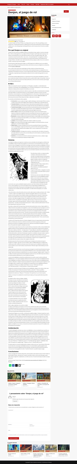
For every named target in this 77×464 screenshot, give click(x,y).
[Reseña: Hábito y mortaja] (26, 448)
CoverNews (44, 462)
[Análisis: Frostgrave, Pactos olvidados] (29, 377)
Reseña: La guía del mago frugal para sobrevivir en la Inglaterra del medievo (38, 454)
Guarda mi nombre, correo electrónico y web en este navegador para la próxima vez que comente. (28, 434)
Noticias (53, 25)
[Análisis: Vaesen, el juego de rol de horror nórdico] (14, 377)
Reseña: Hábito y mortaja (25, 453)
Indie (23, 364)
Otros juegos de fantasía (12, 380)
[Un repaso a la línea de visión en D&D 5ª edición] (64, 448)
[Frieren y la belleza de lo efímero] (51, 448)
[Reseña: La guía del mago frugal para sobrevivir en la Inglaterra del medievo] (38, 448)
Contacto (32, 4)
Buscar (66, 11)
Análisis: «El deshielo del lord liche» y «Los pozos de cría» (43, 384)
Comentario (11, 410)
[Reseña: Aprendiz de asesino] (13, 448)
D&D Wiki (37, 4)
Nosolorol (10, 361)
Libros (18, 4)
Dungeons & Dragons (11, 4)
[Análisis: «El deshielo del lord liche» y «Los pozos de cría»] (43, 377)
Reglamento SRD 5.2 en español (47, 4)
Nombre (10, 424)
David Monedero (11, 14)
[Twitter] (60, 36)
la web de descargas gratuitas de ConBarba (33, 360)
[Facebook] (53, 36)
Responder (15, 401)
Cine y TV (23, 4)
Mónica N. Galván (41, 95)
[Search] (69, 4)
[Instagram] (56, 36)
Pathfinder (54, 29)
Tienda (28, 4)
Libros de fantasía (55, 23)
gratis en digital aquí (16, 66)
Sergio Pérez (24, 87)
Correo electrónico (32, 425)
